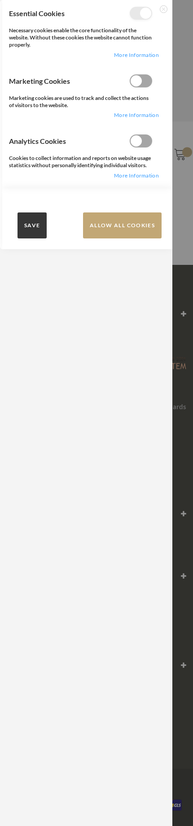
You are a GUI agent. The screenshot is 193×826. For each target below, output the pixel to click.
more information (136, 55)
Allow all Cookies (122, 225)
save (32, 225)
